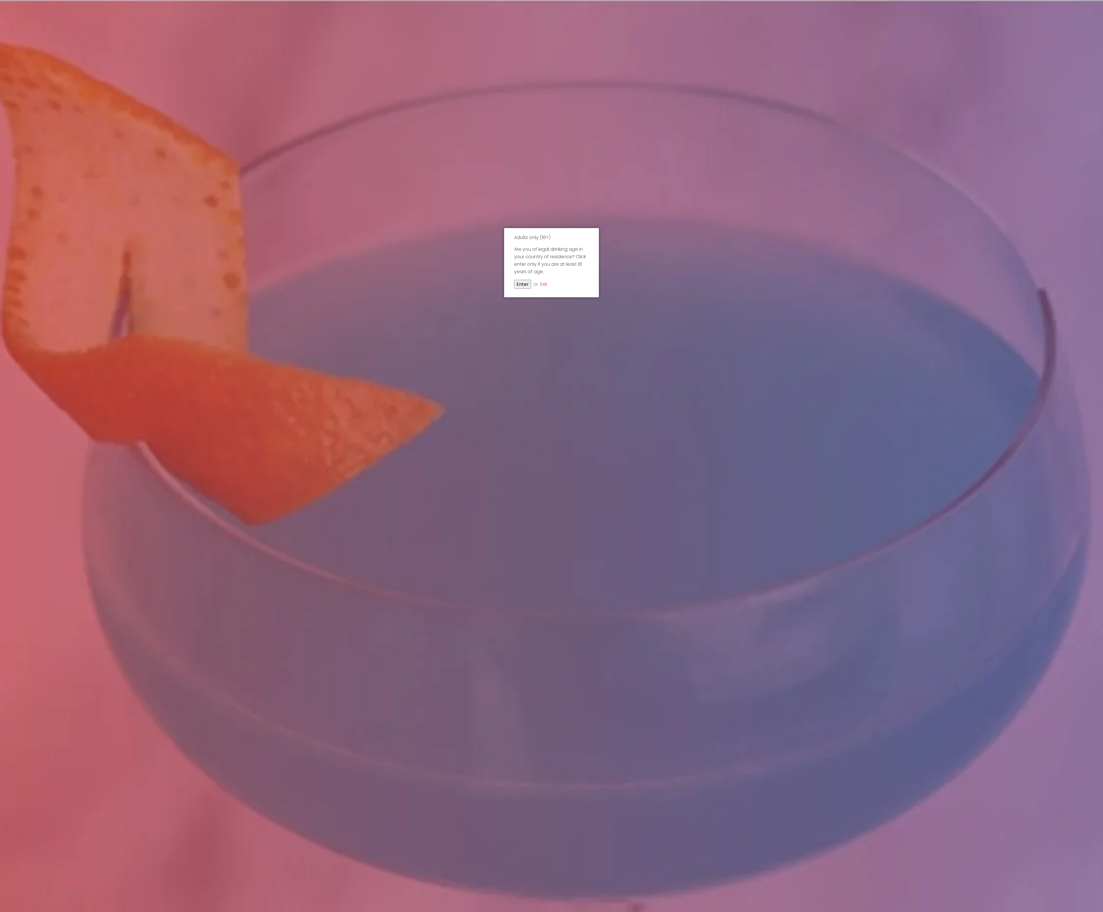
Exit (543, 284)
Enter (522, 284)
